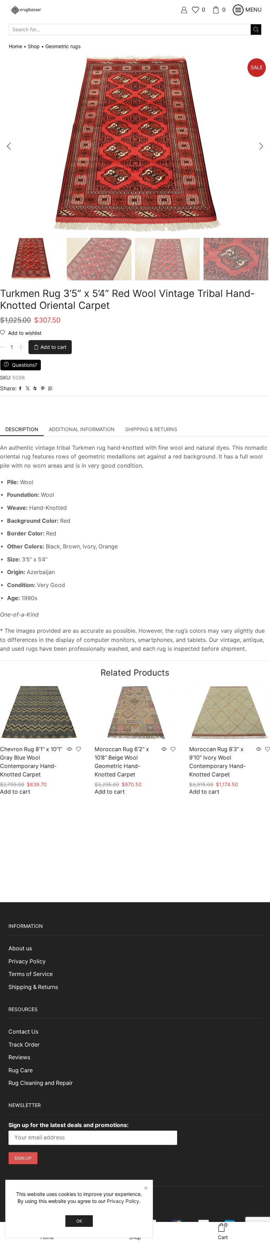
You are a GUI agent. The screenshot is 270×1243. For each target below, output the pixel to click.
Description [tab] (21, 429)
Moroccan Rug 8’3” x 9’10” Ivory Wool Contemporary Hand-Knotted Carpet (217, 762)
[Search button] (256, 29)
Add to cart (53, 347)
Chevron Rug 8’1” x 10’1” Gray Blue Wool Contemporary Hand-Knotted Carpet (31, 762)
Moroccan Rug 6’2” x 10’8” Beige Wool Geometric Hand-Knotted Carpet (122, 762)
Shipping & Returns (33, 987)
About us (20, 948)
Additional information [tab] (82, 429)
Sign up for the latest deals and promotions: (68, 1124)
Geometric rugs (63, 46)
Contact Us (23, 1031)
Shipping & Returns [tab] (151, 429)
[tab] (22, 429)
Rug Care (20, 1070)
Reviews (19, 1057)
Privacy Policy (27, 961)
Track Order (24, 1044)
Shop (34, 46)
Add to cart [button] (15, 791)
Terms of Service (30, 974)
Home (15, 46)
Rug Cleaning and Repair (40, 1083)
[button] (9, 146)
